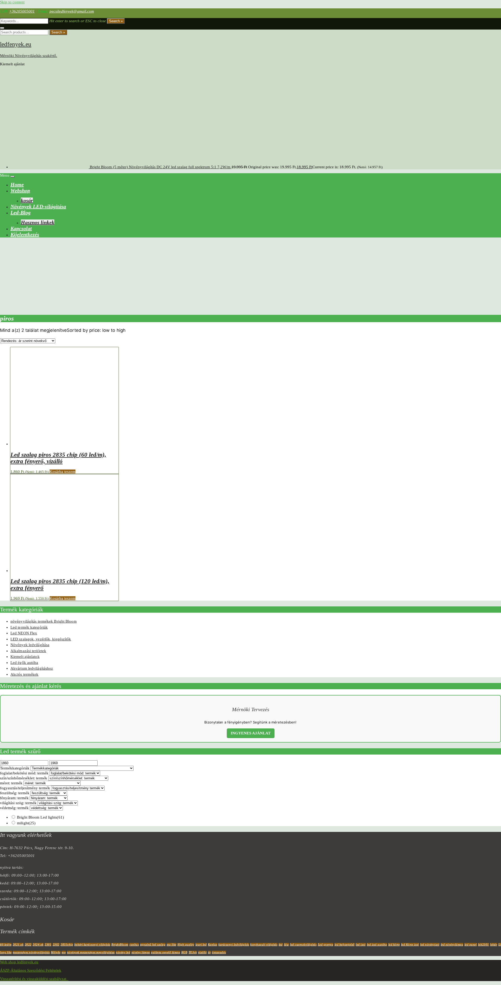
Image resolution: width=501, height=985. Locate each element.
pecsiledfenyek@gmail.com (72, 11)
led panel (470, 944)
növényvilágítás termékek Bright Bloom (43, 621)
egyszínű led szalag (153, 944)
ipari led (201, 944)
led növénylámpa (452, 944)
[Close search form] (2, 28)
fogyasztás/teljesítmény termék (25, 788)
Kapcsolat (21, 228)
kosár (27, 200)
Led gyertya (325, 944)
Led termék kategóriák (29, 627)
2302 (56, 944)
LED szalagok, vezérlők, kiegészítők (40, 639)
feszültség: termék (14, 793)
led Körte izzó (410, 944)
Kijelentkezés (24, 234)
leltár (493, 944)
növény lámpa (141, 952)
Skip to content (12, 2)
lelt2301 (483, 944)
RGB (184, 952)
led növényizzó (429, 944)
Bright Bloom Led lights (40, 817)
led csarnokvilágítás (303, 944)
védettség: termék (14, 808)
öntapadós (219, 952)
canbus (134, 944)
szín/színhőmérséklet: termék (23, 778)
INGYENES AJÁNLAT (251, 733)
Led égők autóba (24, 662)
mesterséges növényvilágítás (31, 952)
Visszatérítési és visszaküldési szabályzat (34, 979)
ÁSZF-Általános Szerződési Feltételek (30, 970)
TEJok (193, 952)
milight (26, 823)
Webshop (20, 190)
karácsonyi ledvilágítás (233, 944)
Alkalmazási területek (28, 651)
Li (499, 944)
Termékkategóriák (14, 768)
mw (64, 952)
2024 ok (38, 944)
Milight (56, 952)
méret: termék (11, 783)
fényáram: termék (14, 798)
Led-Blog (20, 212)
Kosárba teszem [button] (62, 472)
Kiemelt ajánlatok (25, 656)
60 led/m (5, 944)
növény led (123, 952)
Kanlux (212, 944)
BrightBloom (119, 944)
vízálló (202, 952)
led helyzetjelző (345, 944)
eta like (171, 944)
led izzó (361, 944)
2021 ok (18, 944)
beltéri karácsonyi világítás (92, 944)
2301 (48, 944)
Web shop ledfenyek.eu (19, 962)
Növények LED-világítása (38, 206)
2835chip (67, 944)
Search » (116, 21)
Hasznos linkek (37, 222)
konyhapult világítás (263, 944)
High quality (185, 944)
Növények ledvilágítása (29, 645)
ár (209, 952)
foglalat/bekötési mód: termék (24, 773)
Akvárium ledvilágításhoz (31, 668)
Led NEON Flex (23, 633)
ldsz (286, 944)
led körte (394, 944)
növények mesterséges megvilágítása (91, 952)
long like (6, 952)
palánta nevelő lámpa (165, 952)
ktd (281, 944)
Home (17, 184)
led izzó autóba (377, 944)
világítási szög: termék (18, 803)
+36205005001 (22, 11)
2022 (28, 944)
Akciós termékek (24, 674)
